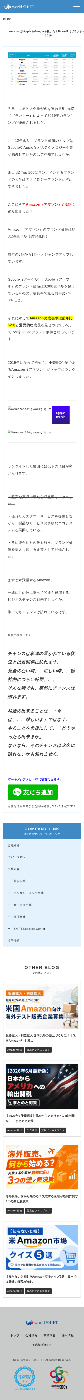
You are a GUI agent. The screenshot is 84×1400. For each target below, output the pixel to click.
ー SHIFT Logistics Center (26, 928)
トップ (14, 1335)
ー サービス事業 (20, 905)
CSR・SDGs (16, 857)
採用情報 (14, 940)
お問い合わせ (42, 1345)
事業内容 (14, 869)
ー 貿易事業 (17, 881)
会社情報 (31, 1335)
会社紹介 (14, 845)
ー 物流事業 (17, 917)
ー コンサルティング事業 (26, 893)
